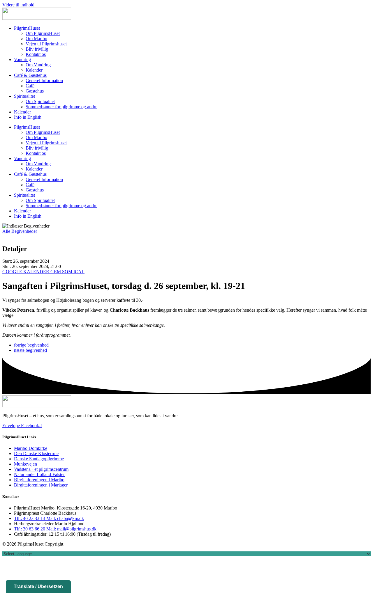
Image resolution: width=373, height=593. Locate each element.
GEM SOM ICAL (67, 271)
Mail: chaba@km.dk (65, 518)
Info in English (27, 117)
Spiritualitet (24, 96)
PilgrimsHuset (27, 28)
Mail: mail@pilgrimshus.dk (71, 528)
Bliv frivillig (37, 49)
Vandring (22, 59)
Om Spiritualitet (40, 101)
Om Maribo (36, 38)
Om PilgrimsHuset (43, 33)
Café (30, 85)
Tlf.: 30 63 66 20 (29, 528)
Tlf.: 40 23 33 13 (30, 518)
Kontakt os (36, 54)
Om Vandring (38, 64)
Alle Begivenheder (19, 231)
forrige (31, 344)
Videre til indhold (18, 4)
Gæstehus (35, 90)
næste (30, 350)
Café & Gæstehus (30, 75)
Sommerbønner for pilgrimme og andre (61, 106)
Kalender (34, 70)
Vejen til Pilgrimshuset (46, 43)
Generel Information (44, 80)
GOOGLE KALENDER (26, 271)
